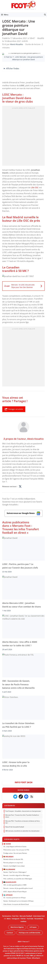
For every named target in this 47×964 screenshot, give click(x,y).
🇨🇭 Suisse (7, 844)
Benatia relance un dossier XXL (13, 859)
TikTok (23, 919)
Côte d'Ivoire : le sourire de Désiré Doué (16, 904)
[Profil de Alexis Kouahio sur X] (20, 486)
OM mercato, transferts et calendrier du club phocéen (22, 831)
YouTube (30, 919)
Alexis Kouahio (35, 438)
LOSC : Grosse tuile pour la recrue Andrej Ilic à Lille (15, 764)
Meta (9, 919)
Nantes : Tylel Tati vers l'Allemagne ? (15, 872)
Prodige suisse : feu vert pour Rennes (15, 853)
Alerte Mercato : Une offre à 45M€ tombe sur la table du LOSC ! (19, 644)
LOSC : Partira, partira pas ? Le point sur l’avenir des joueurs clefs (20, 566)
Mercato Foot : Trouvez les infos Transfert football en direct (22, 816)
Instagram (15, 919)
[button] (45, 14)
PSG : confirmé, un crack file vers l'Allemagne (17, 879)
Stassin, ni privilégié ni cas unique (14, 866)
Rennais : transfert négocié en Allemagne (16, 875)
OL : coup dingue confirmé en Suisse (14, 846)
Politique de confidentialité (29, 932)
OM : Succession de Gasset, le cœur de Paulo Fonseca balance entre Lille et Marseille (18, 684)
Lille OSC (35, 187)
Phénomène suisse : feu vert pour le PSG (16, 850)
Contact (10, 932)
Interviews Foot (39, 916)
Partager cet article (15, 409)
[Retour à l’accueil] (23, 5)
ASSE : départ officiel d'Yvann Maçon (15, 891)
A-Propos (33, 927)
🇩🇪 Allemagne (9, 869)
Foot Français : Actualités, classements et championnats (23, 811)
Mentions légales (17, 927)
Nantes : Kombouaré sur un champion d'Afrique (18, 901)
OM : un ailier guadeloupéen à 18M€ (14, 885)
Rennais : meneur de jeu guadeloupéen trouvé (18, 888)
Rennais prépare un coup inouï (13, 862)
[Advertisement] (23, 136)
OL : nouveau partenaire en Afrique (14, 897)
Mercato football (26, 916)
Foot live (15, 916)
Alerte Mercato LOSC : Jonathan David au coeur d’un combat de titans (21, 605)
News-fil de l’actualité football (14, 827)
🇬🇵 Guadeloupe (9, 882)
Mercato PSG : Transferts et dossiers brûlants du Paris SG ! (22, 822)
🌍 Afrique (8, 895)
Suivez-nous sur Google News (21, 513)
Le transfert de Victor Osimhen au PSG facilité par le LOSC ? (18, 725)
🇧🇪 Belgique (8, 856)
